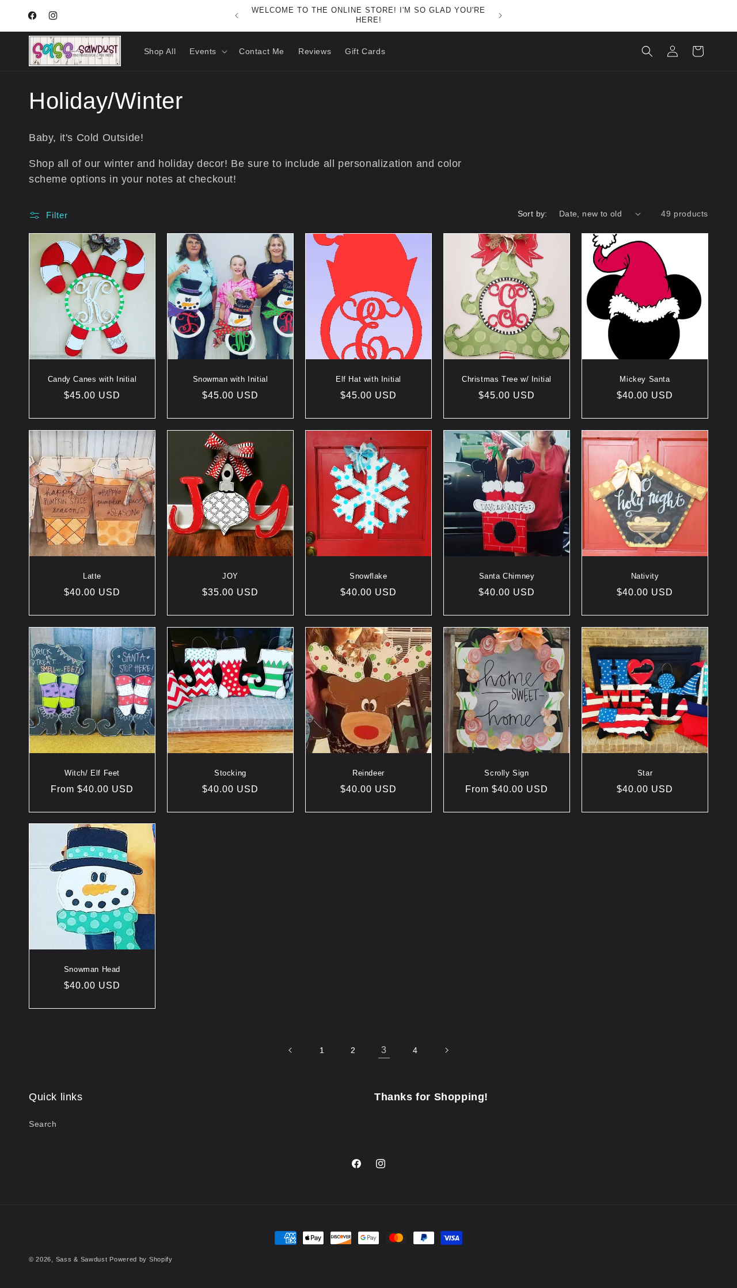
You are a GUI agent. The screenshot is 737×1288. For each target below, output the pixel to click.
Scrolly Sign (506, 773)
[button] (207, 51)
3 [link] (384, 1050)
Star (644, 773)
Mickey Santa (645, 379)
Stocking (230, 773)
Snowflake (368, 576)
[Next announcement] (500, 15)
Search (43, 1124)
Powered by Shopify (141, 1259)
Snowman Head (92, 969)
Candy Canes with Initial (92, 379)
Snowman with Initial (230, 379)
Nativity (645, 576)
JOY (230, 576)
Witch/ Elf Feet (92, 773)
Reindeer (368, 773)
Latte (92, 576)
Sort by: (533, 213)
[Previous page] (290, 1050)
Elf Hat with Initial (368, 379)
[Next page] (446, 1050)
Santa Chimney (507, 576)
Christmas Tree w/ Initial (507, 379)
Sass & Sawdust (82, 1259)
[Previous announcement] (236, 15)
